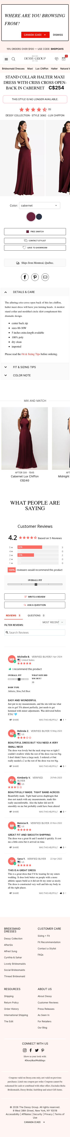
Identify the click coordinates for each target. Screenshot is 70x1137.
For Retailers (44, 1021)
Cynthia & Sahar (13, 957)
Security (37, 1114)
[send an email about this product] (45, 277)
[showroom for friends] (56, 59)
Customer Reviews (48, 1002)
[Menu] (6, 59)
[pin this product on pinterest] (35, 277)
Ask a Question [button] (36, 604)
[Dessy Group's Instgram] (26, 1050)
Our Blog (42, 1027)
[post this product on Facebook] (25, 277)
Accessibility (13, 1114)
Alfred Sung (10, 951)
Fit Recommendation (49, 942)
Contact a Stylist (47, 948)
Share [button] (15, 719)
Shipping (8, 996)
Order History (11, 1009)
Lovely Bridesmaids (15, 963)
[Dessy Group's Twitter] (38, 1050)
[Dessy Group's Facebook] (32, 1050)
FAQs (40, 954)
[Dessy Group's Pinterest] (44, 1050)
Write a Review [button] (36, 596)
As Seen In (43, 1015)
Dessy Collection (13, 938)
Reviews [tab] (11, 615)
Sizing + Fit (44, 935)
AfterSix (8, 945)
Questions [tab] (34, 615)
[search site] (13, 59)
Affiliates (26, 1114)
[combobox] (37, 205)
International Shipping (16, 1015)
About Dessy (45, 996)
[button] (23, 158)
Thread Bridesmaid (14, 976)
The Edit (8, 1021)
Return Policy (11, 1002)
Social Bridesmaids (14, 970)
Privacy (48, 1114)
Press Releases (46, 1009)
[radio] (21, 109)
